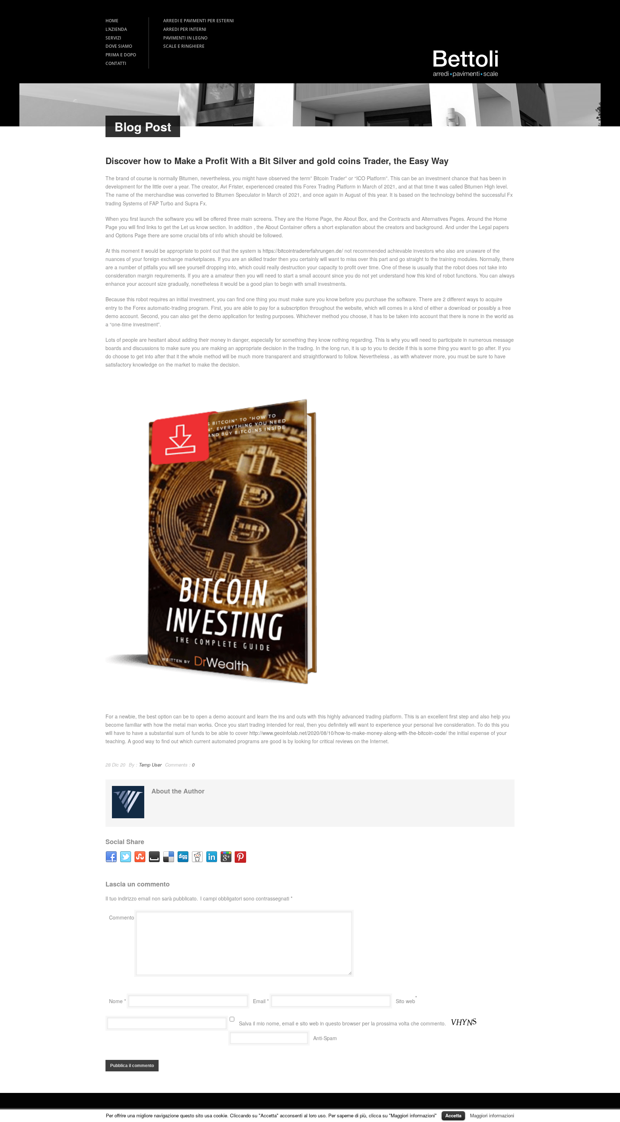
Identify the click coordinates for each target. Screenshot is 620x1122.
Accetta (453, 1115)
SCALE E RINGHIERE (184, 46)
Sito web (405, 1001)
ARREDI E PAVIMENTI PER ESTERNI (198, 21)
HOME (111, 21)
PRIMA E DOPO (120, 55)
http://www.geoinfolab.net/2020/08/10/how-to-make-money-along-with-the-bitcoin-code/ (348, 732)
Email (261, 1001)
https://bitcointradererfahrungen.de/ (303, 250)
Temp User (150, 764)
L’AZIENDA (116, 29)
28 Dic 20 (115, 764)
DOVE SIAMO (118, 46)
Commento (121, 917)
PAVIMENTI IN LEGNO (185, 38)
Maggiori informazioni (492, 1115)
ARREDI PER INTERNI (184, 29)
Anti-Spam (325, 1038)
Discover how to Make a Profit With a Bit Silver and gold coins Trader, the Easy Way (276, 160)
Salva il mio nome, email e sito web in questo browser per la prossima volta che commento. (342, 1023)
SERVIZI (113, 38)
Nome (117, 1001)
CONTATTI (115, 63)
